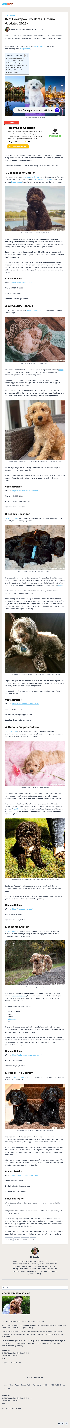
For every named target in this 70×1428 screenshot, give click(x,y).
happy (61, 370)
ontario (33, 1239)
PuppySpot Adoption (21, 127)
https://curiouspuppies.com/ (22, 909)
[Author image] (7, 29)
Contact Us (7, 1388)
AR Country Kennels (34, 310)
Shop (11, 1385)
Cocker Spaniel (39, 46)
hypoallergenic (16, 182)
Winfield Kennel (10, 931)
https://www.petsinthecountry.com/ (25, 1175)
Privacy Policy (26, 1385)
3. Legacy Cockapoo (15, 63)
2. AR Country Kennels (16, 60)
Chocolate (12, 1019)
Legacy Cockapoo (11, 518)
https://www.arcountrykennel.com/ (25, 491)
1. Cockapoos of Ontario (16, 58)
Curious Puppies (11, 731)
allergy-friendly (25, 49)
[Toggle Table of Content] (25, 55)
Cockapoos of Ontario (31, 177)
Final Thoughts (12, 72)
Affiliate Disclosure (58, 1385)
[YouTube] (62, 1423)
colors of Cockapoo (19, 996)
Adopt (7, 15)
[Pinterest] (66, 1423)
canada (16, 1239)
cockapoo (25, 1239)
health (60, 585)
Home (5, 1385)
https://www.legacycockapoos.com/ (25, 704)
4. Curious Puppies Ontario (17, 65)
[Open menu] (66, 3)
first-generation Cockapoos (43, 179)
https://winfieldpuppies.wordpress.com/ (26, 1055)
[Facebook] (59, 1423)
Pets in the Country (18, 1077)
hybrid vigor (17, 809)
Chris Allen (21, 29)
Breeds (12, 15)
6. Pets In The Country (16, 70)
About (17, 1385)
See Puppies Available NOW (18, 146)
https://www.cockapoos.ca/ (22, 282)
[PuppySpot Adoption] (55, 133)
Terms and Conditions (41, 1385)
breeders (9, 1239)
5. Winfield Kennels (14, 67)
